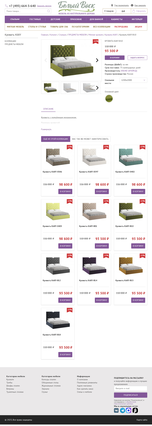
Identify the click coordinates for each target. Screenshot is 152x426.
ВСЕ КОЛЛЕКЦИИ (101, 26)
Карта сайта (142, 419)
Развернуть (46, 129)
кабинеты (116, 19)
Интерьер (137, 19)
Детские (55, 19)
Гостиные (35, 19)
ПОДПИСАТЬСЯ (131, 395)
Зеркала (45, 388)
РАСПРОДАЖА (121, 26)
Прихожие (76, 19)
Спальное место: (109, 82)
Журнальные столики (51, 385)
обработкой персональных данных (125, 403)
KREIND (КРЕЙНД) (129, 70)
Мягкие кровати (96, 34)
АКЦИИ (138, 26)
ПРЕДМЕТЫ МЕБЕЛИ (14, 44)
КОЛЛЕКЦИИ (10, 41)
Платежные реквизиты (87, 382)
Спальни (15, 19)
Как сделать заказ (85, 388)
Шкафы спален (13, 385)
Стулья (45, 392)
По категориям (80, 26)
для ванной (96, 19)
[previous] (46, 60)
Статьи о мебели (84, 392)
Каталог (53, 34)
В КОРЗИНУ (114, 57)
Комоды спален (49, 379)
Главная (44, 34)
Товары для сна (59, 26)
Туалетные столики (14, 392)
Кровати (10, 379)
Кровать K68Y (111, 34)
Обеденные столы (50, 382)
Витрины (10, 388)
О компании (82, 379)
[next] (97, 60)
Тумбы (9, 382)
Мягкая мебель (15, 26)
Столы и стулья (37, 26)
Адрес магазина (84, 385)
